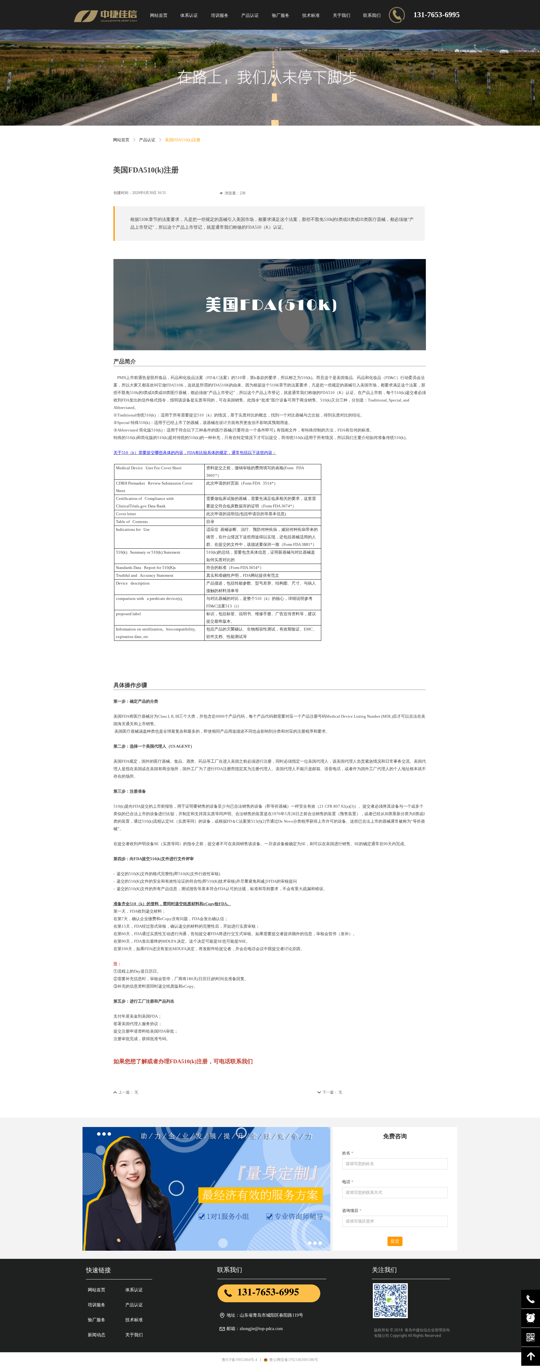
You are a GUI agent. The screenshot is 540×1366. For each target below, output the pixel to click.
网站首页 (121, 139)
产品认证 (147, 139)
